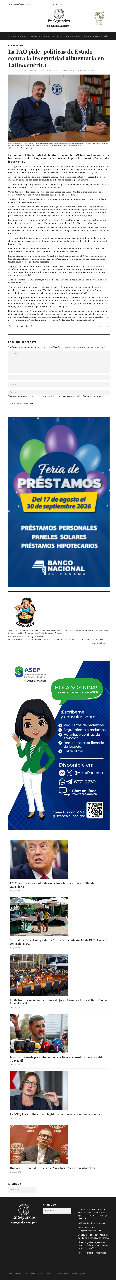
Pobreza (93, 71)
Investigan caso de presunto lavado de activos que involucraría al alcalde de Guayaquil (58, 1058)
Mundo (46, 36)
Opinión (87, 36)
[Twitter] (57, 4)
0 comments (105, 326)
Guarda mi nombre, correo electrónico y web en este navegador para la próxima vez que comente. (58, 396)
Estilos (97, 36)
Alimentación (33, 71)
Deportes (57, 36)
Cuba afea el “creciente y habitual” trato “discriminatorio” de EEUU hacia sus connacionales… (59, 941)
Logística (82, 1274)
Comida (11, 46)
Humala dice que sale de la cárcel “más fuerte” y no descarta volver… (53, 1168)
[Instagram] (60, 4)
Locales (35, 36)
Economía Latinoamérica (50, 71)
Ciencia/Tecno (72, 36)
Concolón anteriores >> (101, 643)
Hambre (65, 71)
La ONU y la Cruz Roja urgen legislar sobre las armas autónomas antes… (56, 1114)
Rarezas (74, 1274)
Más (106, 36)
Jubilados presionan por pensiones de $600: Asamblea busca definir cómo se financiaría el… (59, 1001)
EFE (9, 71)
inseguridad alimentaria (78, 71)
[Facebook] (53, 4)
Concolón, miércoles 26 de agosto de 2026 (25, 637)
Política (11, 36)
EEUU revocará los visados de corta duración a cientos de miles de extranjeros (52, 884)
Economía (23, 36)
